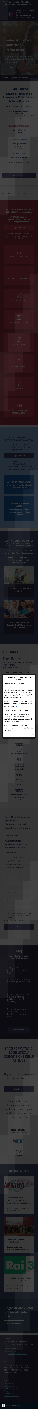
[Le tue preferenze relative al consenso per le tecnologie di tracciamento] (3, 1405)
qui (16, 706)
